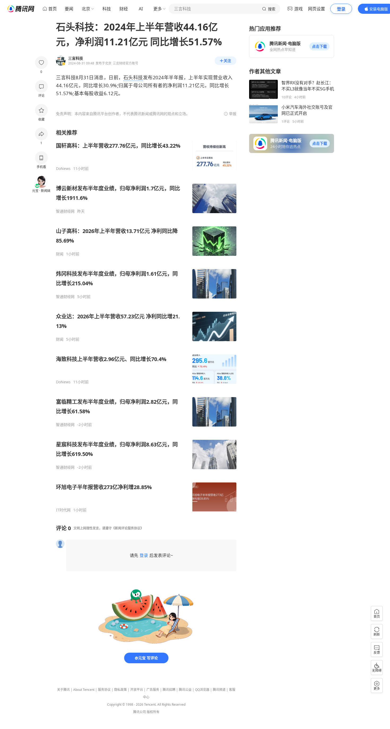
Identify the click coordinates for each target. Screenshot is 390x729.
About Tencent (83, 689)
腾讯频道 (219, 689)
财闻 (59, 254)
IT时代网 (63, 510)
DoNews (63, 168)
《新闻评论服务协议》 (128, 528)
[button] (319, 46)
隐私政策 (120, 689)
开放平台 (136, 689)
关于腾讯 (63, 689)
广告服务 (152, 689)
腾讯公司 (139, 712)
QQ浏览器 (202, 689)
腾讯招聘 (169, 689)
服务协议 (104, 689)
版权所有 (153, 712)
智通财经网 (65, 211)
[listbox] (146, 321)
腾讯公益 (185, 689)
